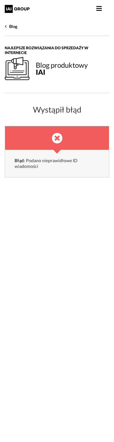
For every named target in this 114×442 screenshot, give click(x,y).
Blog (13, 26)
